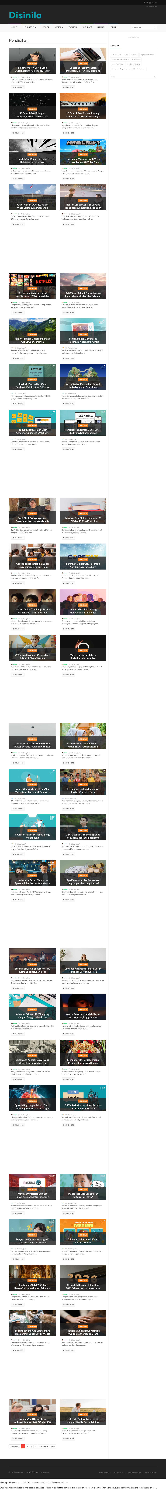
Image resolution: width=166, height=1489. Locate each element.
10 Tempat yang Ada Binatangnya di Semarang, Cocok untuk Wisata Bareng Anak (32, 1333)
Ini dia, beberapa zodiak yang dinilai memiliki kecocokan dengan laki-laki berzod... (79, 1432)
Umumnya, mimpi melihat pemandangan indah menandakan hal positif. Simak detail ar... (80, 306)
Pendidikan (32, 63)
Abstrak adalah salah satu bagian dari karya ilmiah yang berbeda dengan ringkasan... (30, 397)
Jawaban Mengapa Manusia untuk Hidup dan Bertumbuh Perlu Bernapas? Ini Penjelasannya (83, 971)
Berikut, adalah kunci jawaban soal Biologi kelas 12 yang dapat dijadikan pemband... (82, 531)
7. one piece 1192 (118, 64)
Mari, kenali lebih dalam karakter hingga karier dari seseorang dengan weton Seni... (81, 1027)
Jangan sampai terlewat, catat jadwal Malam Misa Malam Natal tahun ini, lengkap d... (30, 1298)
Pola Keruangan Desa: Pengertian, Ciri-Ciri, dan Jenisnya (32, 340)
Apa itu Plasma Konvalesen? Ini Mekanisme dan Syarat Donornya (32, 791)
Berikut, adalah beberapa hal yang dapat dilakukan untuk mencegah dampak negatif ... (31, 576)
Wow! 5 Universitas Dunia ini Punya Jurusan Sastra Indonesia (32, 1195)
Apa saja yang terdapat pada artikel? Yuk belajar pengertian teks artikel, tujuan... (81, 442)
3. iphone (134, 55)
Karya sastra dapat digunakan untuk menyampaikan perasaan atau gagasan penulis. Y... (82, 397)
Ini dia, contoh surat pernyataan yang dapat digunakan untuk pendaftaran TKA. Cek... (79, 80)
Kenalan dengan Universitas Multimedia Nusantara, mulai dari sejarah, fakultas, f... (82, 351)
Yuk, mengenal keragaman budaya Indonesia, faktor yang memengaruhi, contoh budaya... (82, 802)
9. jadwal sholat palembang (121, 69)
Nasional (59, 27)
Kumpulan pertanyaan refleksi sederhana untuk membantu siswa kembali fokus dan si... (81, 756)
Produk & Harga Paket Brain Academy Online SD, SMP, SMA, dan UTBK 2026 (32, 432)
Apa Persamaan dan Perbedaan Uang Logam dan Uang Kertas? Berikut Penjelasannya (83, 883)
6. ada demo (136, 59)
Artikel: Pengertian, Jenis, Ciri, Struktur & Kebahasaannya (83, 431)
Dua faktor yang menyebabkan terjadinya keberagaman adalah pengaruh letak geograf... (80, 622)
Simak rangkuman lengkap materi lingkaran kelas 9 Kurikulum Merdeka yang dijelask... (82, 668)
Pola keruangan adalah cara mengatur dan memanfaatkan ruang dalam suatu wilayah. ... (29, 351)
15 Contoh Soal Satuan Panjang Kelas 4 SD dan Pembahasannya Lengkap (83, 116)
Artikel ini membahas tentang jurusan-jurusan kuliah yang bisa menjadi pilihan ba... (82, 1252)
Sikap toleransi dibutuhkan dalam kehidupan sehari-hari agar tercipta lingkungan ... (82, 1343)
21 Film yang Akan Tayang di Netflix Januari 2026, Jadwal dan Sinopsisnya (32, 296)
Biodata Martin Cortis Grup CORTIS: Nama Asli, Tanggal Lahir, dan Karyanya (32, 70)
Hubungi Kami (118, 1472)
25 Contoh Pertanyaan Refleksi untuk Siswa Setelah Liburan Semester (83, 746)
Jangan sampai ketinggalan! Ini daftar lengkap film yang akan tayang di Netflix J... (31, 306)
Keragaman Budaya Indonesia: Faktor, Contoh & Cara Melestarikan (83, 792)
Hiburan (101, 27)
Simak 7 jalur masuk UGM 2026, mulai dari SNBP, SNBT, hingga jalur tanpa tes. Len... (30, 217)
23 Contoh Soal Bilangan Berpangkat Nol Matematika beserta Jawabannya (32, 116)
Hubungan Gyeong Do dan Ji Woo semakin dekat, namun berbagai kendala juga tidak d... (31, 893)
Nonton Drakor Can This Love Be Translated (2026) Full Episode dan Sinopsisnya (83, 207)
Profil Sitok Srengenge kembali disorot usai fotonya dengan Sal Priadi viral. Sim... (31, 531)
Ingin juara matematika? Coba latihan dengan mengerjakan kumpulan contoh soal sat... (80, 126)
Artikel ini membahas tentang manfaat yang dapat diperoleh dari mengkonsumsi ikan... (82, 1206)
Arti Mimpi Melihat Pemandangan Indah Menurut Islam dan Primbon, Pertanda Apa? (83, 296)
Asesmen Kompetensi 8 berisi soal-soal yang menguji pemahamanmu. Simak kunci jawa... (29, 1432)
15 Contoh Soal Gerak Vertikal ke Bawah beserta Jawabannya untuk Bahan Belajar (32, 746)
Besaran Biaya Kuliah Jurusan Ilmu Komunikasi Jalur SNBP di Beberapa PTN (32, 971)
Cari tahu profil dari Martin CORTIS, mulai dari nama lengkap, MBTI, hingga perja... (32, 80)
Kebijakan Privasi (151, 1472)
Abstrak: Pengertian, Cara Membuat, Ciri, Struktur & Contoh (32, 386)
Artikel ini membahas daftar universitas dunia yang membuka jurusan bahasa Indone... (31, 1206)
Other (113, 27)
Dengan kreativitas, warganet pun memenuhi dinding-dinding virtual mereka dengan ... (80, 1298)
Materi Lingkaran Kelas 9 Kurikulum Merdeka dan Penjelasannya (83, 658)
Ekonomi (73, 27)
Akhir (53, 1446)
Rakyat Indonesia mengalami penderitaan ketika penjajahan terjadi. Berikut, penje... (30, 1072)
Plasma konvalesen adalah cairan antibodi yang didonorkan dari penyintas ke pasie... (30, 802)
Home (14, 27)
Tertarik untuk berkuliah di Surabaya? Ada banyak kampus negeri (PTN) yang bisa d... (81, 1118)
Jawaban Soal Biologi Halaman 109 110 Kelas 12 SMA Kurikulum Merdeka (83, 521)
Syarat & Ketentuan (134, 1472)
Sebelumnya (15, 1446)
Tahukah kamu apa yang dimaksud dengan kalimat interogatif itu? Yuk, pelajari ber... (31, 1252)
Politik (46, 27)
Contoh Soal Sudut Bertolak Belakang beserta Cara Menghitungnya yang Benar (32, 162)
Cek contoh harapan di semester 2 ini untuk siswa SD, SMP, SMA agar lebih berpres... (31, 668)
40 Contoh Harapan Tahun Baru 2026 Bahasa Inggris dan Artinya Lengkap (83, 1288)
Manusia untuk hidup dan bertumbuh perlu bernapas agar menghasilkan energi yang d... (83, 981)
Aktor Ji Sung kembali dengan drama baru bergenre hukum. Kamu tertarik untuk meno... (31, 622)
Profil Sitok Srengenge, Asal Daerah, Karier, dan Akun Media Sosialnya (32, 521)
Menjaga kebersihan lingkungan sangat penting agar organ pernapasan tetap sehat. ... (32, 1118)
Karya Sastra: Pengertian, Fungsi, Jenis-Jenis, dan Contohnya (83, 386)
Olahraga (87, 27)
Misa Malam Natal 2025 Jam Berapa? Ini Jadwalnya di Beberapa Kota (32, 1288)
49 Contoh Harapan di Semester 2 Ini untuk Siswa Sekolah (32, 657)
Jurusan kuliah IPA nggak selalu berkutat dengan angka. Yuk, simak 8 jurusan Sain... (30, 847)
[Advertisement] (57, 249)
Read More (19, 87)
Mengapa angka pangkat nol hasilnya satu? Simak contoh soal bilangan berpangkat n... (30, 126)
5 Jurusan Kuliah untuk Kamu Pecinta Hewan (83, 1241)
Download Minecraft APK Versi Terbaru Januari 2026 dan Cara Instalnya (83, 162)
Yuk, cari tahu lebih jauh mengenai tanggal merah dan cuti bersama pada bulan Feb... (32, 1027)
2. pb (126, 55)
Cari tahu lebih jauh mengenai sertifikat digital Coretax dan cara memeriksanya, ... (80, 576)
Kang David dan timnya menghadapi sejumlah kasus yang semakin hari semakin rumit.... (82, 847)
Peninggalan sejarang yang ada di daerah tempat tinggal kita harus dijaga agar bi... (81, 1072)
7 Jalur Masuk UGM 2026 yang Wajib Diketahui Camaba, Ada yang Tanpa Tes (32, 207)
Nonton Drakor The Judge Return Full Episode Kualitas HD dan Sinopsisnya (32, 612)
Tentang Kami (104, 1472)
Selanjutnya (44, 1446)
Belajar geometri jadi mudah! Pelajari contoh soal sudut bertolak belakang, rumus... (30, 172)
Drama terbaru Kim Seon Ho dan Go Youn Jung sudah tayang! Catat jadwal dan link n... (80, 217)
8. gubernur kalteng (133, 64)
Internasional (30, 27)
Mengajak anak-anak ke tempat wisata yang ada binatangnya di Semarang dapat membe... (30, 1343)
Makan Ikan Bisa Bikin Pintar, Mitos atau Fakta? (83, 1195)
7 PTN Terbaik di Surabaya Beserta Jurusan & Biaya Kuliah (83, 1107)
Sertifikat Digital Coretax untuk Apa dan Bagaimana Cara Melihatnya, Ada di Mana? (83, 566)
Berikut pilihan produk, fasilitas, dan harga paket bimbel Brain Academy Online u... (30, 442)
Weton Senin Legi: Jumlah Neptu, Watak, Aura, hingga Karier (83, 1016)
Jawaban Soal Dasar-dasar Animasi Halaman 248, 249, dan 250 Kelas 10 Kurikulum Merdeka (32, 1422)
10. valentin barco (139, 69)
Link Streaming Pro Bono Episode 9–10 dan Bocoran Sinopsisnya (83, 836)
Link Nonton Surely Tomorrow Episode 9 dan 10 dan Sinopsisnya (32, 882)
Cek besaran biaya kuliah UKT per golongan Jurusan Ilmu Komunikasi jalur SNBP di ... (32, 981)
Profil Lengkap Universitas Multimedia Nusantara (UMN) (83, 340)
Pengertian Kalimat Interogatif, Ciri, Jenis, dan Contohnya (32, 1241)
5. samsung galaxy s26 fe (120, 59)
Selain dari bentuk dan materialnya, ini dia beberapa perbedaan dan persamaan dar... (82, 893)
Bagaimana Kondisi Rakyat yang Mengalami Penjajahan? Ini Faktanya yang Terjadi (32, 1063)
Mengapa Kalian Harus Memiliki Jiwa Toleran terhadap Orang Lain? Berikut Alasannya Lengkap (83, 1333)
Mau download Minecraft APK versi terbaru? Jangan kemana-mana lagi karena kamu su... (83, 172)
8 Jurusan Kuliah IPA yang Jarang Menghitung (32, 836)
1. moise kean (116, 55)
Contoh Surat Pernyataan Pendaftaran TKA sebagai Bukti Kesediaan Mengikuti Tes (83, 70)
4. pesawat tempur (147, 55)
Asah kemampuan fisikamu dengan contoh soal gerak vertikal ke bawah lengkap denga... (32, 756)
